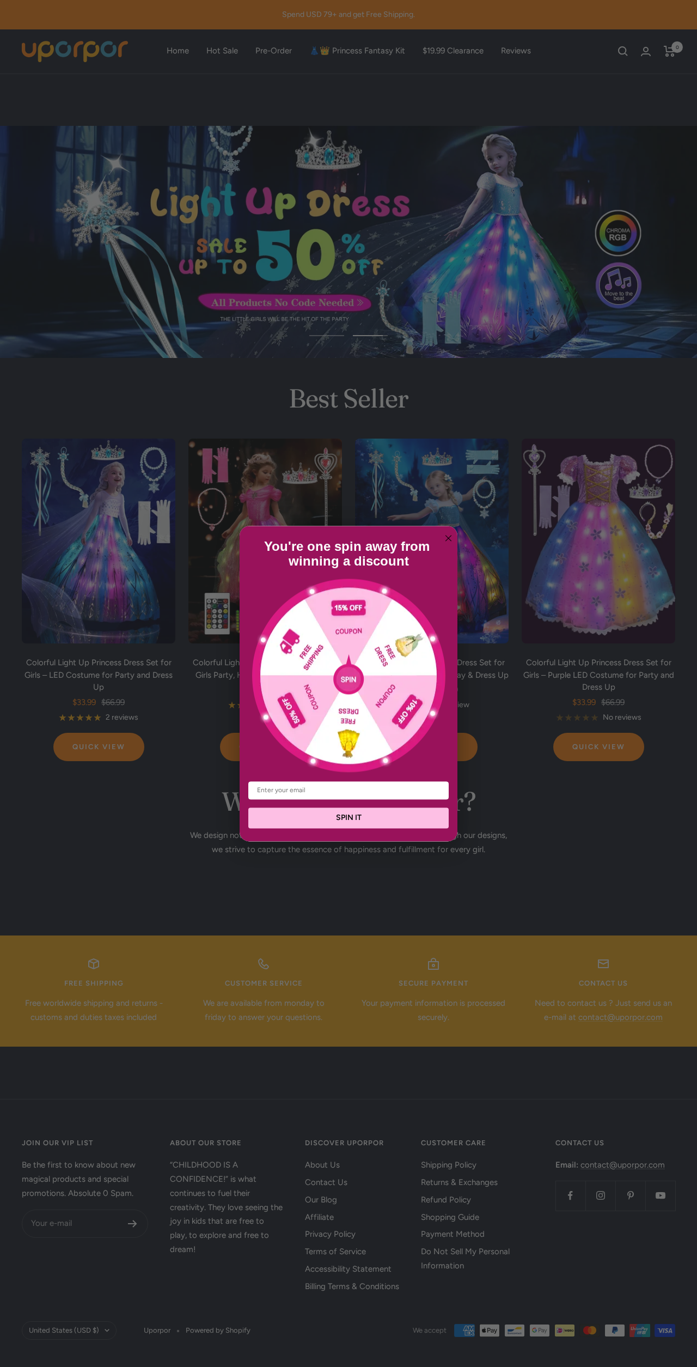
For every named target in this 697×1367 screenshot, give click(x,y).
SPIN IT (349, 817)
